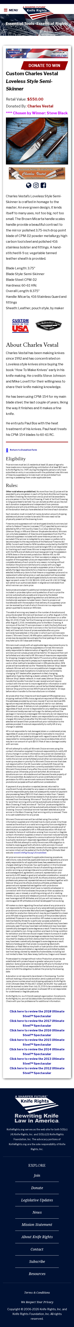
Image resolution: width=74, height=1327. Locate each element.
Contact (37, 1249)
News (37, 1212)
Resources (37, 1273)
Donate (37, 1187)
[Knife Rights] (37, 1109)
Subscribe (37, 1261)
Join (37, 1175)
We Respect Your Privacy (37, 1302)
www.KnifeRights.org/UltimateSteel (30, 852)
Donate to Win (44, 65)
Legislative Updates (37, 1200)
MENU (13, 10)
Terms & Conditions (37, 1292)
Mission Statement (37, 1224)
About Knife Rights (37, 1236)
